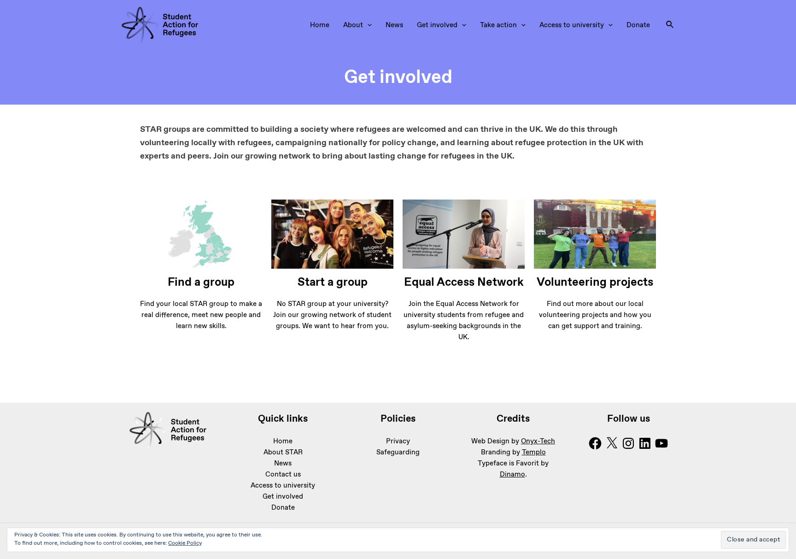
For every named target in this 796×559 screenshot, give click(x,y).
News (394, 25)
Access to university (571, 25)
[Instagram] (628, 443)
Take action (498, 25)
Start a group (333, 282)
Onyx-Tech (538, 441)
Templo (534, 452)
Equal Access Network (464, 282)
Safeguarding (398, 452)
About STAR (283, 452)
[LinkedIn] (645, 443)
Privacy (398, 441)
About (353, 25)
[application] (367, 25)
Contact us (283, 474)
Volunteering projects (595, 282)
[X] (611, 443)
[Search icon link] (670, 25)
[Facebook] (595, 443)
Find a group (201, 282)
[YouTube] (661, 443)
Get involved (437, 25)
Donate (638, 25)
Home (319, 25)
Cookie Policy (185, 543)
